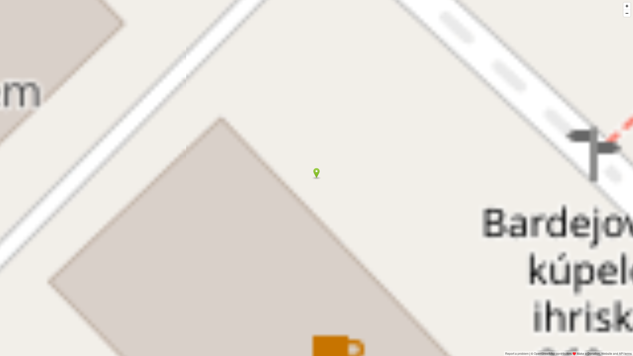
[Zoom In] (627, 6)
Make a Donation (588, 353)
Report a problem (517, 353)
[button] (317, 173)
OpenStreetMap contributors (553, 353)
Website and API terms (616, 353)
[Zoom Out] (627, 13)
